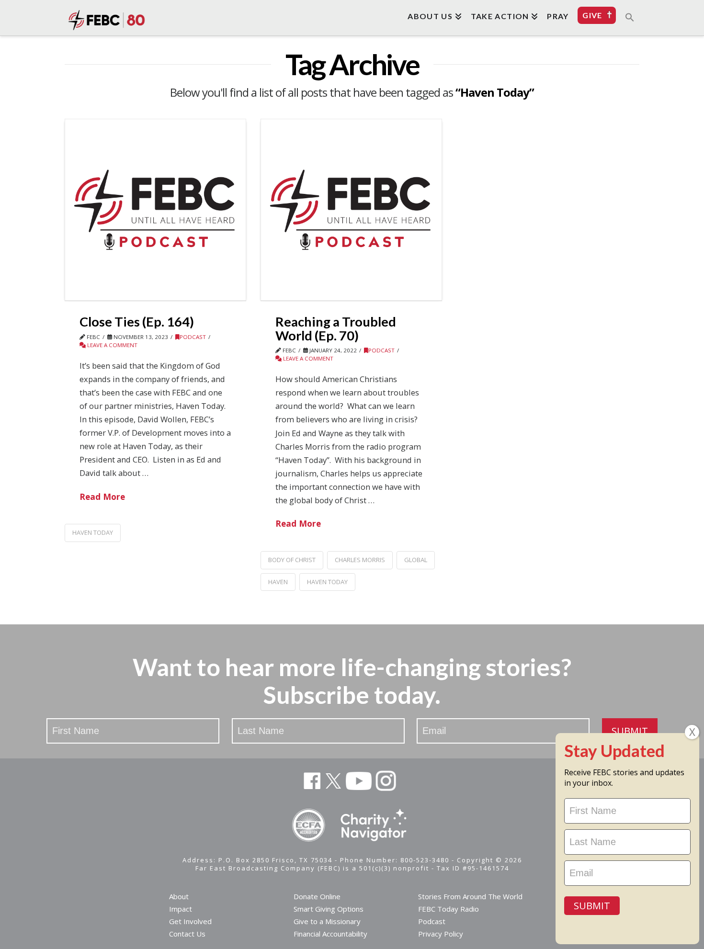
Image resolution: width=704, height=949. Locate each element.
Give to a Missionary (327, 921)
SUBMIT (630, 730)
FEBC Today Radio (448, 909)
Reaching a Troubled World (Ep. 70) (335, 328)
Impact (180, 909)
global (415, 559)
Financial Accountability (330, 933)
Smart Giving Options (328, 909)
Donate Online (317, 896)
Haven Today (92, 532)
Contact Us (187, 933)
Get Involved (190, 921)
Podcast (193, 336)
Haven (278, 581)
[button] (629, 17)
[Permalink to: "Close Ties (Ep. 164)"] (155, 209)
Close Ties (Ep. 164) (136, 321)
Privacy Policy (440, 933)
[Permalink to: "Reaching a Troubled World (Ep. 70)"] (351, 209)
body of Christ (292, 559)
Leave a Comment (111, 345)
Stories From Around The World (470, 896)
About (179, 896)
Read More (102, 496)
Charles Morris (360, 559)
